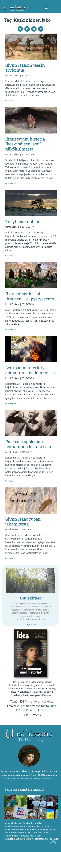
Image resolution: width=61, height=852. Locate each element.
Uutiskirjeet (30, 598)
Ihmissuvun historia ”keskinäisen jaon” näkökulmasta (25, 144)
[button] (46, 7)
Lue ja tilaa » (30, 624)
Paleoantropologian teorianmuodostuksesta (28, 444)
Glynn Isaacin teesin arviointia (25, 67)
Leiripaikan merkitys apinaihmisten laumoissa (30, 370)
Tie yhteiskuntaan (23, 221)
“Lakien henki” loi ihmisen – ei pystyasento (29, 296)
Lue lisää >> (10, 100)
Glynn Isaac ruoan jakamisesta (23, 521)
